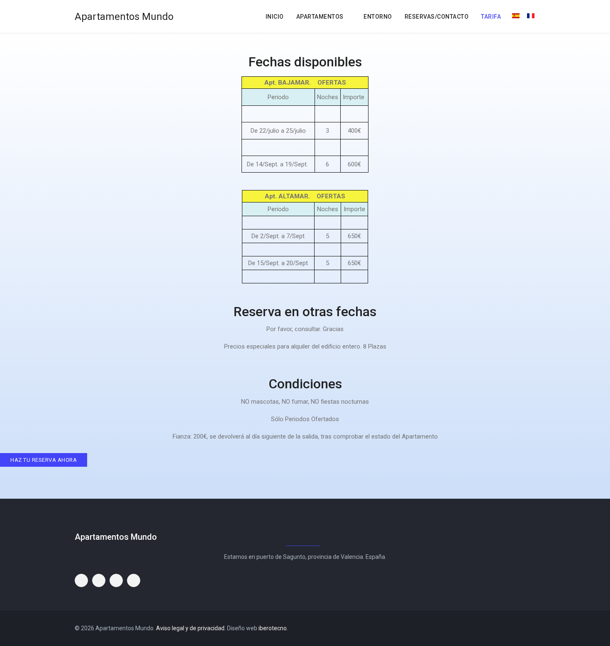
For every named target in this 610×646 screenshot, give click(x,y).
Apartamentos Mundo (124, 17)
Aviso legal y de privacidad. (191, 628)
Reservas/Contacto (437, 16)
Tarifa (491, 16)
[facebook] (512, 628)
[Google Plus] (532, 628)
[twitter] (522, 628)
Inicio (275, 16)
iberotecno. (273, 628)
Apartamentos (320, 16)
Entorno (378, 16)
